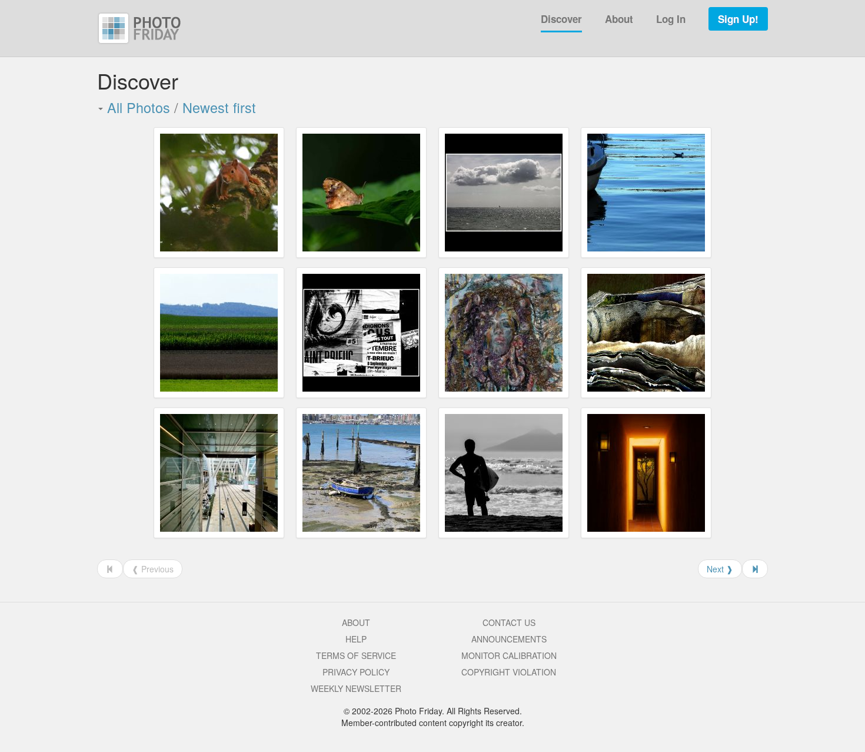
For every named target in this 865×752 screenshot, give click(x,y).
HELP (356, 639)
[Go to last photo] (755, 568)
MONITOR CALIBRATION (509, 655)
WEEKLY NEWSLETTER (356, 688)
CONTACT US (509, 622)
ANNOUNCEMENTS (509, 639)
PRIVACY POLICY (356, 672)
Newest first (219, 107)
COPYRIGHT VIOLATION (508, 672)
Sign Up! (738, 19)
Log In (671, 19)
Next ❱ (720, 569)
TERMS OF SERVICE (356, 655)
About (619, 19)
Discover (561, 19)
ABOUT (356, 622)
